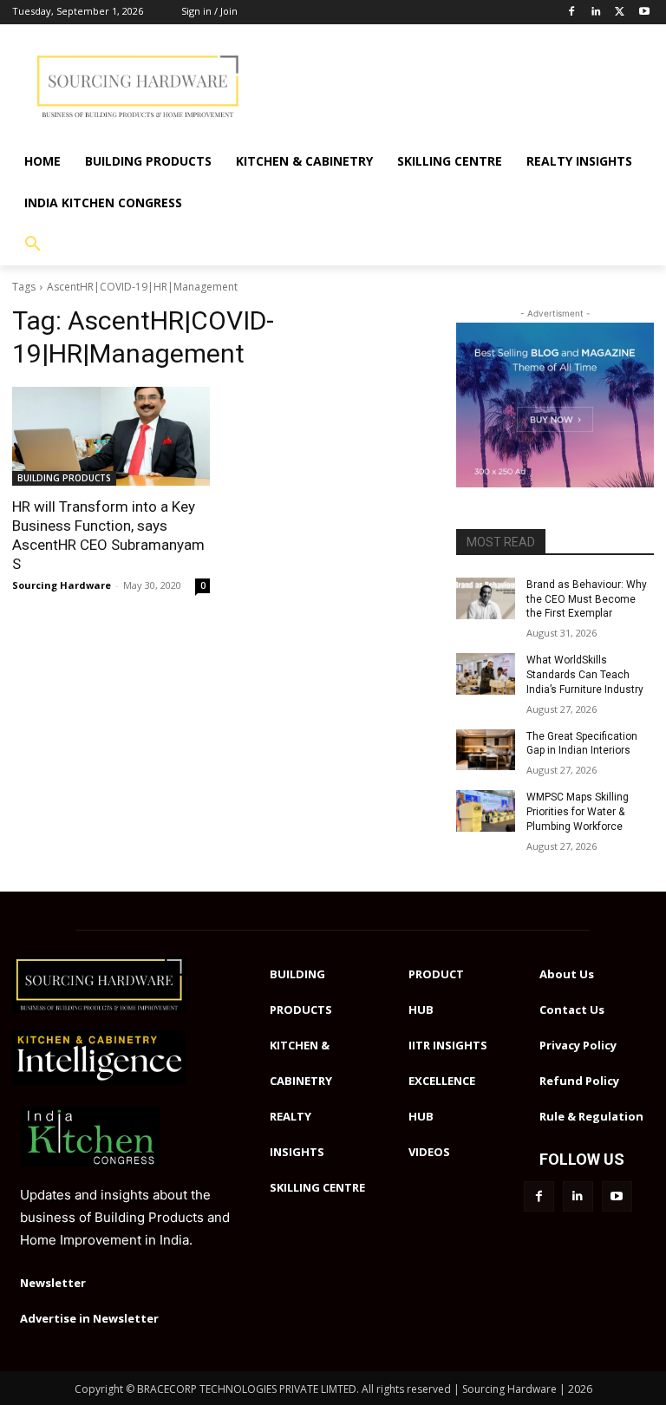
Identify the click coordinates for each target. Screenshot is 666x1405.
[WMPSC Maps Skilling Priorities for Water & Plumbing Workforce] (485, 811)
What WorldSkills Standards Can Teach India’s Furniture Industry (584, 675)
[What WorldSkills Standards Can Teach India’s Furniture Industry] (485, 674)
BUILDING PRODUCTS (64, 478)
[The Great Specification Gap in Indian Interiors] (485, 750)
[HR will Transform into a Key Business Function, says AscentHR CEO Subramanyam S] (111, 436)
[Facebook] (572, 13)
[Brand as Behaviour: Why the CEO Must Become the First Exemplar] (485, 598)
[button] (33, 244)
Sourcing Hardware (61, 584)
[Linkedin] (596, 13)
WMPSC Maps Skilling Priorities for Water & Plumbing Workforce (577, 812)
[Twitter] (620, 13)
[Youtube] (644, 13)
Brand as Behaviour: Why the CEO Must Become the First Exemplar (586, 599)
